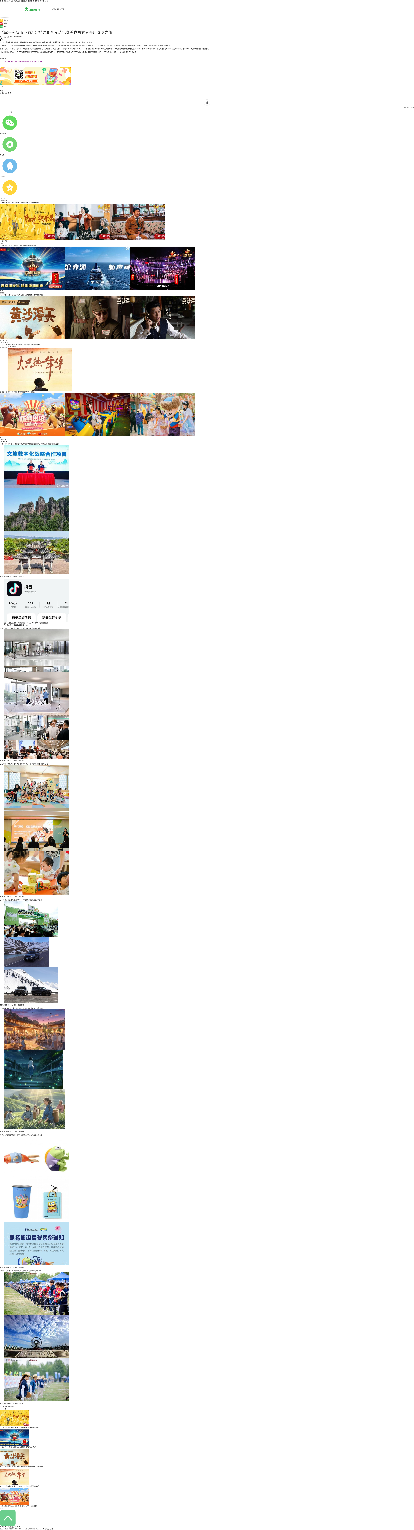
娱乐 (8, 1)
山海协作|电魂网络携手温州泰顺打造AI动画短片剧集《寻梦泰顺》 (22, 1008)
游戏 (15, 1)
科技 (46, 1)
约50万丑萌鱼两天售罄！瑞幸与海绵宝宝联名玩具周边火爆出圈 (21, 1135)
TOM (1, 576)
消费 (39, 1)
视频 (29, 1)
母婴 (25, 1)
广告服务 (10, 1527)
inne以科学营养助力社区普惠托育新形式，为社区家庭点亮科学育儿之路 (24, 764)
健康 (36, 1)
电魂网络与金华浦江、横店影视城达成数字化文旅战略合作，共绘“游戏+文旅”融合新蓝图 (29, 444)
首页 (1, 1)
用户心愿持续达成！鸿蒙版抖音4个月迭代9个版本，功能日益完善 (26, 623)
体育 (11, 1)
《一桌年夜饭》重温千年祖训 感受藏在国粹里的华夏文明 (23, 62)
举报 (1, 91)
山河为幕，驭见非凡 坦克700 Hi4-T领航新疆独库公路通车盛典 (21, 900)
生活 (22, 1)
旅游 (18, 1)
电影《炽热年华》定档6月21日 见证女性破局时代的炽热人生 (20, 345)
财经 (32, 1)
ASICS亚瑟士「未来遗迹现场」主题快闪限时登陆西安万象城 (20, 628)
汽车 (42, 1)
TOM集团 (3, 1527)
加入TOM (16, 1527)
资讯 (4, 1)
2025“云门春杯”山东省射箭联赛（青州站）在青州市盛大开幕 (20, 1271)
